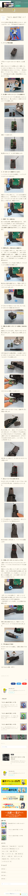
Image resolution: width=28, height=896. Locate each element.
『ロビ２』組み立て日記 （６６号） (9, 713)
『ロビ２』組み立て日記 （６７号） (9, 702)
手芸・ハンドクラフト (7, 853)
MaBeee (5, 846)
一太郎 (9, 856)
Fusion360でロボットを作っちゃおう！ (16, 823)
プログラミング (15, 858)
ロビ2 (20, 846)
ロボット (5, 851)
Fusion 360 (13, 846)
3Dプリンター (18, 856)
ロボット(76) (6, 675)
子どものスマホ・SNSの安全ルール (10, 848)
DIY (3, 856)
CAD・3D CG (19, 853)
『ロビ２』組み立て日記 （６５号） (9, 724)
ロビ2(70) (2, 675)
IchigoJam (5, 858)
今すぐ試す (18, 5)
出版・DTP (13, 851)
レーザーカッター (6, 861)
